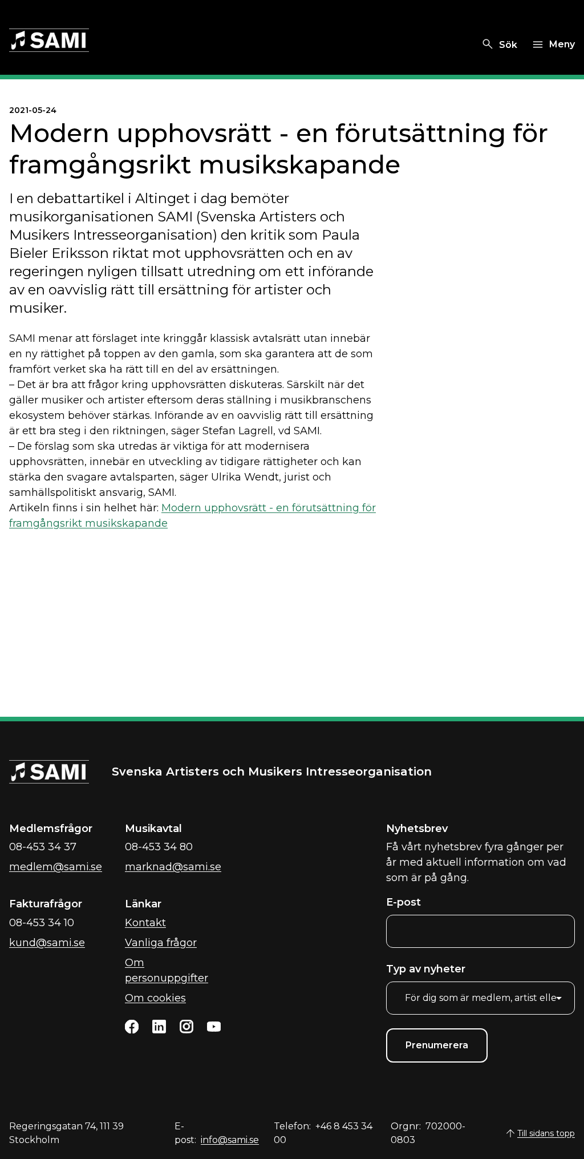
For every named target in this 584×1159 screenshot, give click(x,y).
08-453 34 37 (42, 847)
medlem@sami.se (55, 867)
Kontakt (145, 922)
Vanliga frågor (161, 942)
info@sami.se (230, 1139)
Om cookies (155, 998)
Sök (508, 44)
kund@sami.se (47, 942)
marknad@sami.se (173, 867)
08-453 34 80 (159, 847)
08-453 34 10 (41, 922)
